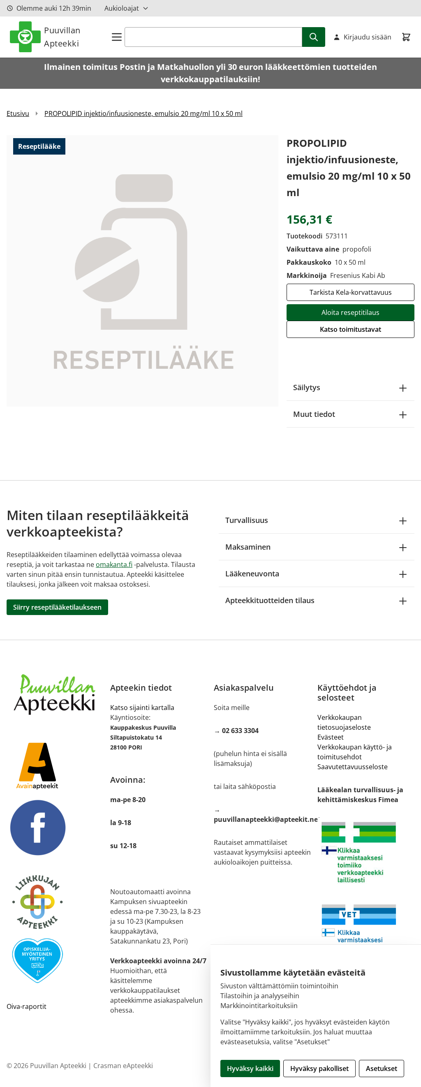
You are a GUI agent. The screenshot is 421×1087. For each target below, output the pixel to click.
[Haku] (313, 37)
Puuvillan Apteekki (62, 37)
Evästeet (330, 737)
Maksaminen (248, 547)
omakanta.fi (114, 564)
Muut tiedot (314, 414)
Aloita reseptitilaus (350, 312)
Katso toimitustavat (350, 329)
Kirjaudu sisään (367, 37)
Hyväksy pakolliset (319, 1068)
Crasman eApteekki (123, 1065)
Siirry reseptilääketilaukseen (57, 607)
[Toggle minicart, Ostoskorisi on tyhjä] (406, 37)
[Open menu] (116, 37)
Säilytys (306, 387)
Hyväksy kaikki (250, 1068)
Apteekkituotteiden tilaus (270, 600)
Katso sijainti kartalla (142, 707)
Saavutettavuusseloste (352, 766)
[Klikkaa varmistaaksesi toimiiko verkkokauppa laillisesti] (365, 852)
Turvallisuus (246, 520)
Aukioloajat (121, 8)
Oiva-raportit (26, 1006)
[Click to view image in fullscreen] (142, 271)
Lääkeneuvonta (252, 573)
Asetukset (381, 1068)
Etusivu (18, 113)
